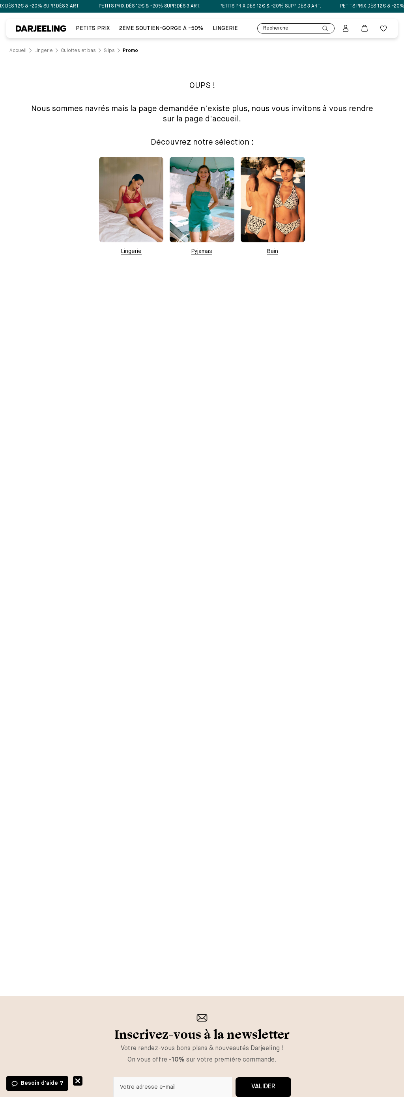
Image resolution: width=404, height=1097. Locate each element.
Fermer (77, 1081)
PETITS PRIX (93, 28)
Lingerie (225, 28)
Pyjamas (201, 251)
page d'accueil (212, 119)
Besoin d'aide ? (42, 1083)
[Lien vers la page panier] (364, 28)
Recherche (275, 28)
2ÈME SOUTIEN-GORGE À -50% (161, 28)
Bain (272, 251)
